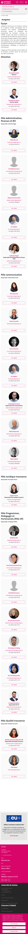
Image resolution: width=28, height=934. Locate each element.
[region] (14, 923)
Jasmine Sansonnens (14, 620)
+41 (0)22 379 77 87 (14, 745)
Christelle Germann (14, 169)
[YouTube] (8, 880)
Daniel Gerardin (14, 321)
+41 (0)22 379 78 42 (14, 173)
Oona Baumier (14, 294)
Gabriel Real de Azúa (14, 404)
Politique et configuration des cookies (9, 903)
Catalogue (3, 874)
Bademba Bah (14, 538)
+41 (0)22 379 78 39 (14, 652)
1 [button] (12, 841)
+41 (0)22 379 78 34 (14, 78)
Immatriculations (4, 908)
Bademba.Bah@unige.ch (14, 540)
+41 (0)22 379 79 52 (14, 409)
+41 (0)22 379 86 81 (14, 463)
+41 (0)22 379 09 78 (14, 353)
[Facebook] (5, 880)
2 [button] (13, 841)
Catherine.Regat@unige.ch (14, 261)
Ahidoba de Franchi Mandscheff (14, 740)
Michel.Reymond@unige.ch (14, 434)
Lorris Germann (14, 349)
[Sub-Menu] (26, 9)
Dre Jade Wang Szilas (14, 675)
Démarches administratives (7, 911)
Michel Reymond (14, 431)
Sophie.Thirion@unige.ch (14, 499)
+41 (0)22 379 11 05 (14, 106)
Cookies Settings (14, 923)
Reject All (14, 927)
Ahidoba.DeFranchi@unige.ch (14, 743)
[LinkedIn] (2, 880)
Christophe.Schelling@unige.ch (14, 650)
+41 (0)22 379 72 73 (14, 570)
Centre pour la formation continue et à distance (10, 9)
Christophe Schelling (14, 648)
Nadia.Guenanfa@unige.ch (14, 200)
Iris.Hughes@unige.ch (14, 229)
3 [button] (14, 841)
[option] (14, 826)
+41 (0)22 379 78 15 (14, 542)
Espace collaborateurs (6, 866)
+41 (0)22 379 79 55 (14, 231)
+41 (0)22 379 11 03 (14, 436)
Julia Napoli (14, 767)
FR (21, 2)
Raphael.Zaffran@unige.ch (14, 104)
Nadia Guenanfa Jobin (14, 198)
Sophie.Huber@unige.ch (14, 76)
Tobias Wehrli (14, 459)
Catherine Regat (14, 256)
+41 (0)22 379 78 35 (14, 298)
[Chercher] (17, 2)
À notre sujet (4, 15)
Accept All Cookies (14, 931)
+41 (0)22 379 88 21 (14, 202)
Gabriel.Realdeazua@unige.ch (14, 407)
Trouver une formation (6, 871)
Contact (3, 895)
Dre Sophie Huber (14, 73)
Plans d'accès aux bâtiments (7, 897)
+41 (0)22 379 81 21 (14, 144)
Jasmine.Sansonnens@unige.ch (14, 623)
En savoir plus (14, 835)
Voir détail (14, 82)
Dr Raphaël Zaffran (14, 100)
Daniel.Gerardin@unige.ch (14, 323)
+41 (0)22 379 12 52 (14, 501)
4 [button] (16, 841)
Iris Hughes (14, 227)
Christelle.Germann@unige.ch (14, 171)
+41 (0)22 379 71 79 (14, 680)
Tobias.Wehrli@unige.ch (14, 461)
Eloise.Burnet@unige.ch (14, 142)
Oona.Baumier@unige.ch (14, 296)
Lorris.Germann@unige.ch (14, 351)
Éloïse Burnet (14, 140)
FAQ (2, 863)
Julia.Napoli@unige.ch (14, 769)
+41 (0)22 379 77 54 (14, 625)
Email (2, 857)
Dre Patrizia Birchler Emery (14, 565)
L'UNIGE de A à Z (5, 900)
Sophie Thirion (14, 495)
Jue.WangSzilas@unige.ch (14, 678)
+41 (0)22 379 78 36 (14, 263)
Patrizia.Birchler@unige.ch (14, 568)
